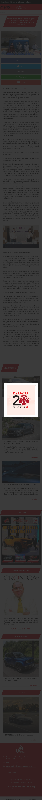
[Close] (35, 385)
